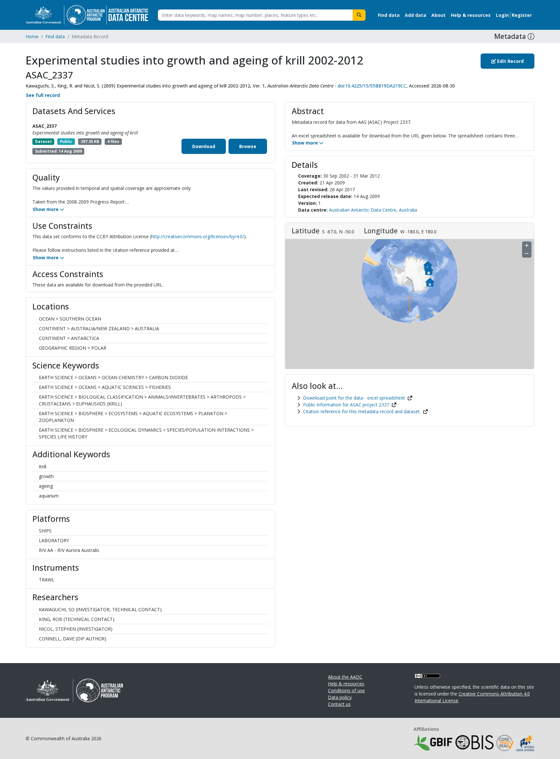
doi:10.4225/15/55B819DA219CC (372, 86)
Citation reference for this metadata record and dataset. (362, 411)
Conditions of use (346, 690)
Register (522, 15)
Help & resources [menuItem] (471, 15)
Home (32, 36)
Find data (55, 36)
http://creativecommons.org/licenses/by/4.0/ (197, 236)
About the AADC (345, 677)
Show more (46, 209)
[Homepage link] (87, 14)
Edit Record (510, 61)
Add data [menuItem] (415, 15)
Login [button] (502, 15)
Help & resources (346, 684)
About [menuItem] (438, 15)
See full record (43, 95)
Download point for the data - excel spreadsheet (354, 398)
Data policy (340, 697)
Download (203, 146)
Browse (247, 146)
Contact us (339, 704)
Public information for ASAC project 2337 (346, 405)
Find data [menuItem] (389, 15)
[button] (531, 36)
